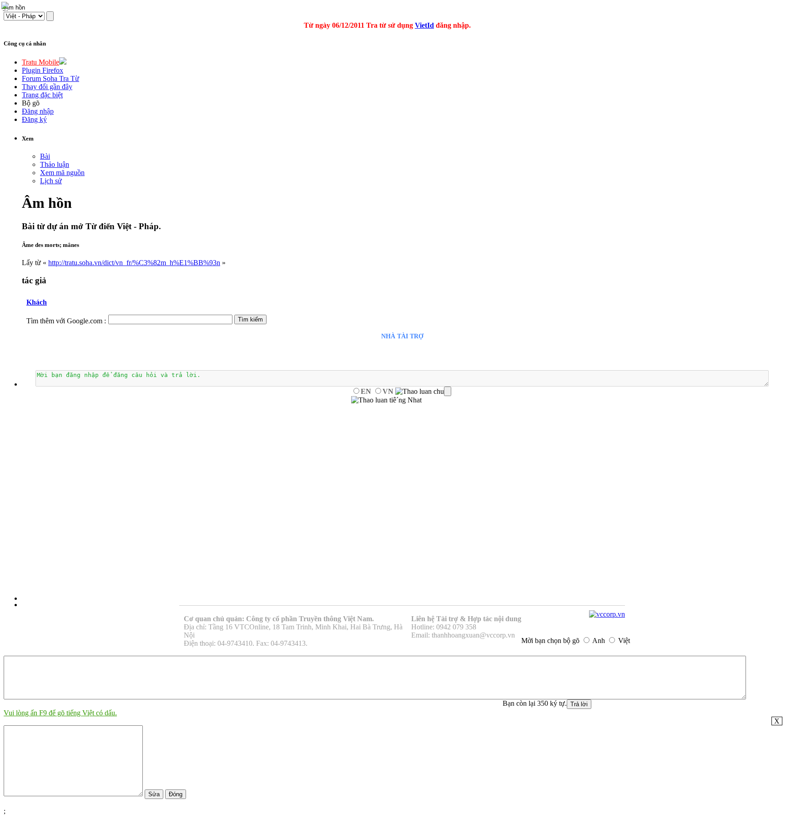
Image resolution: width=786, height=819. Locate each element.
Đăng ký (34, 119)
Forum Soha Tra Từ (50, 78)
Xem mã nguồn (62, 172)
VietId (424, 25)
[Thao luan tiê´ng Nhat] (386, 400)
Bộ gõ (31, 103)
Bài (45, 156)
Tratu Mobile (40, 62)
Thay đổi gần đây (47, 86)
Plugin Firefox (42, 70)
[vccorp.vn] (607, 614)
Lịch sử (51, 181)
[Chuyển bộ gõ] (6, 6)
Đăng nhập (38, 111)
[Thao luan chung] (423, 391)
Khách (36, 302)
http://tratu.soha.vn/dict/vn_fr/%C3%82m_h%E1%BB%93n (134, 262)
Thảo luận (54, 164)
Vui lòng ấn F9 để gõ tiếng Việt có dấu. (60, 713)
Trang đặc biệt (42, 95)
